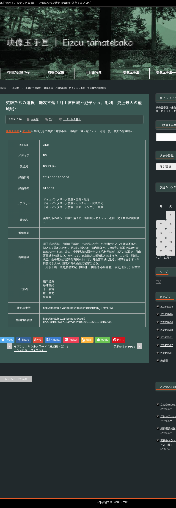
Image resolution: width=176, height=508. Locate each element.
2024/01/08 (166, 330)
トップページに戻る (16, 379)
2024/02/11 (166, 337)
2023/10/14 (166, 306)
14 (161, 233)
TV (50, 119)
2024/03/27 (166, 345)
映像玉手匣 (121, 502)
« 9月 (159, 257)
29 (170, 251)
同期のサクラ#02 (128, 346)
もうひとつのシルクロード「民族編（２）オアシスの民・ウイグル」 (41, 348)
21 (161, 242)
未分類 (15, 88)
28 (161, 251)
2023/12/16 (166, 322)
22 (170, 242)
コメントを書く (72, 119)
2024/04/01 (166, 353)
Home (3, 88)
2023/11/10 (166, 314)
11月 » (167, 257)
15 (170, 233)
